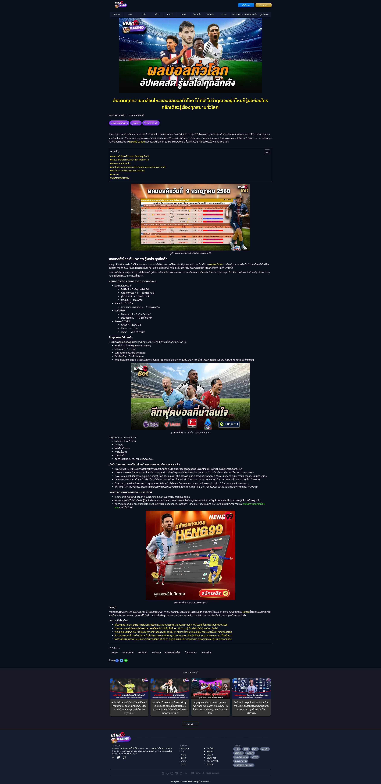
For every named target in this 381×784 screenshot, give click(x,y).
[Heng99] (173, 5)
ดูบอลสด (136, 123)
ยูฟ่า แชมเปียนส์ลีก (172, 652)
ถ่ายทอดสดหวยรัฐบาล (243, 765)
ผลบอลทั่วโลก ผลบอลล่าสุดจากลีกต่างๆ (130, 159)
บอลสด (224, 14)
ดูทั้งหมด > (190, 724)
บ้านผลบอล (237, 14)
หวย (130, 14)
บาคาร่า (170, 14)
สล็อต (156, 14)
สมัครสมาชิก (263, 5)
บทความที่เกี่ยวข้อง (120, 178)
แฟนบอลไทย (206, 652)
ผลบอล (246, 612)
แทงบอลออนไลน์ (136, 115)
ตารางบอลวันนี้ (240, 761)
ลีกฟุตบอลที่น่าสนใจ (121, 163)
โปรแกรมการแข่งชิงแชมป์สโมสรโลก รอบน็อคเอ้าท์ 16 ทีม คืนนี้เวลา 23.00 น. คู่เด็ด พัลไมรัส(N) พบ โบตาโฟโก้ (166, 628)
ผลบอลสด (142, 652)
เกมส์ (184, 14)
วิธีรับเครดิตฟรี (151, 123)
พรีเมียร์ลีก (156, 652)
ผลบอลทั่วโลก (215, 264)
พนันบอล (210, 14)
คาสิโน (143, 14)
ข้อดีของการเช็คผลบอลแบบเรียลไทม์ (128, 170)
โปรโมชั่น (197, 14)
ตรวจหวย (238, 753)
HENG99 (117, 14)
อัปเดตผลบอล (191, 652)
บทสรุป (115, 174)
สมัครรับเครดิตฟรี (119, 123)
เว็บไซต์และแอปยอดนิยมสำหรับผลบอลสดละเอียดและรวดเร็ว (139, 167)
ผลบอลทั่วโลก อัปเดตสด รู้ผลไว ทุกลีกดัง (131, 156)
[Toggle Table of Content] (266, 151)
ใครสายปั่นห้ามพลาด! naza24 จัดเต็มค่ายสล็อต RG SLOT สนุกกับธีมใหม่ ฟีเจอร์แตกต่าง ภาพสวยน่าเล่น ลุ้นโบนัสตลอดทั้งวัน (173, 639)
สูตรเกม (263, 14)
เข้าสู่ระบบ (246, 5)
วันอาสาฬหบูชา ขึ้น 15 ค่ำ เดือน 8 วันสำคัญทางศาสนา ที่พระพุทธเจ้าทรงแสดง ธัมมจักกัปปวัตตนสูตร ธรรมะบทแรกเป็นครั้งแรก (173, 635)
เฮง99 (255, 749)
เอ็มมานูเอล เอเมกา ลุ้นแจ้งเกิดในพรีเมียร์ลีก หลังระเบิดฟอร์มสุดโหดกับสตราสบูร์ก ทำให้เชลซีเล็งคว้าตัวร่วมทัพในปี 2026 (171, 624)
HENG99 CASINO (117, 115)
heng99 (114, 652)
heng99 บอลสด (137, 141)
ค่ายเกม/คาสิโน (251, 14)
